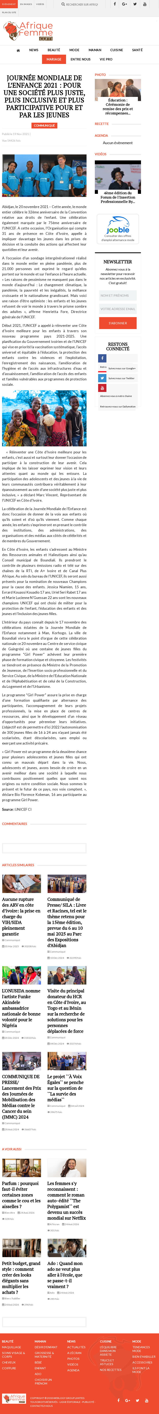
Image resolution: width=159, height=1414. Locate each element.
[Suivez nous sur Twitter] (135, 4)
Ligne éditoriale (70, 1401)
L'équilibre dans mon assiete (108, 1350)
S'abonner (118, 323)
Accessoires (142, 1362)
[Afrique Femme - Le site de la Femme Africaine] (28, 31)
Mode (74, 50)
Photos (73, 1358)
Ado (38, 1374)
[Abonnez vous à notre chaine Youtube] (145, 4)
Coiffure (9, 1368)
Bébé (38, 1362)
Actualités (76, 1347)
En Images (26, 4)
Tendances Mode (141, 1349)
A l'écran (74, 1353)
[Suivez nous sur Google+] (124, 4)
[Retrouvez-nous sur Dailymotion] (154, 4)
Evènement (9, 4)
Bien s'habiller (143, 1356)
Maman (95, 50)
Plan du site (9, 12)
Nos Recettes (111, 1370)
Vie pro (106, 59)
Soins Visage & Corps (13, 1354)
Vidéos (40, 4)
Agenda (73, 1370)
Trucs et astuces (107, 1362)
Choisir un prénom (43, 1381)
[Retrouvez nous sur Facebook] (114, 4)
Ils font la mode (140, 1370)
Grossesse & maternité (44, 1354)
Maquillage (11, 1347)
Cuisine (116, 50)
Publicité (88, 1401)
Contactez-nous (41, 1405)
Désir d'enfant (46, 1347)
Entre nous (81, 59)
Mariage (54, 59)
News (34, 50)
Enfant (40, 1368)
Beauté (54, 50)
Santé (137, 50)
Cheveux (9, 1362)
